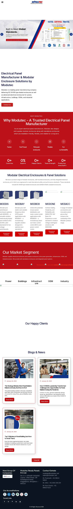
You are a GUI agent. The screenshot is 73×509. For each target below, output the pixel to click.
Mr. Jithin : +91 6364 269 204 (52, 483)
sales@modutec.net (50, 475)
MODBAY (19, 204)
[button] (1, 34)
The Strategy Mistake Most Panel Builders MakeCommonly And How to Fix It (18, 387)
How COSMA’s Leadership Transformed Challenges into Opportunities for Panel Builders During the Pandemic (53, 388)
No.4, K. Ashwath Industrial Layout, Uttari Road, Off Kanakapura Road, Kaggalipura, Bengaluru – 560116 (30, 479)
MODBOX (35, 204)
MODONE (50, 204)
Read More (9, 399)
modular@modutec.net (51, 473)
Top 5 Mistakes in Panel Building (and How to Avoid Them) (18, 437)
